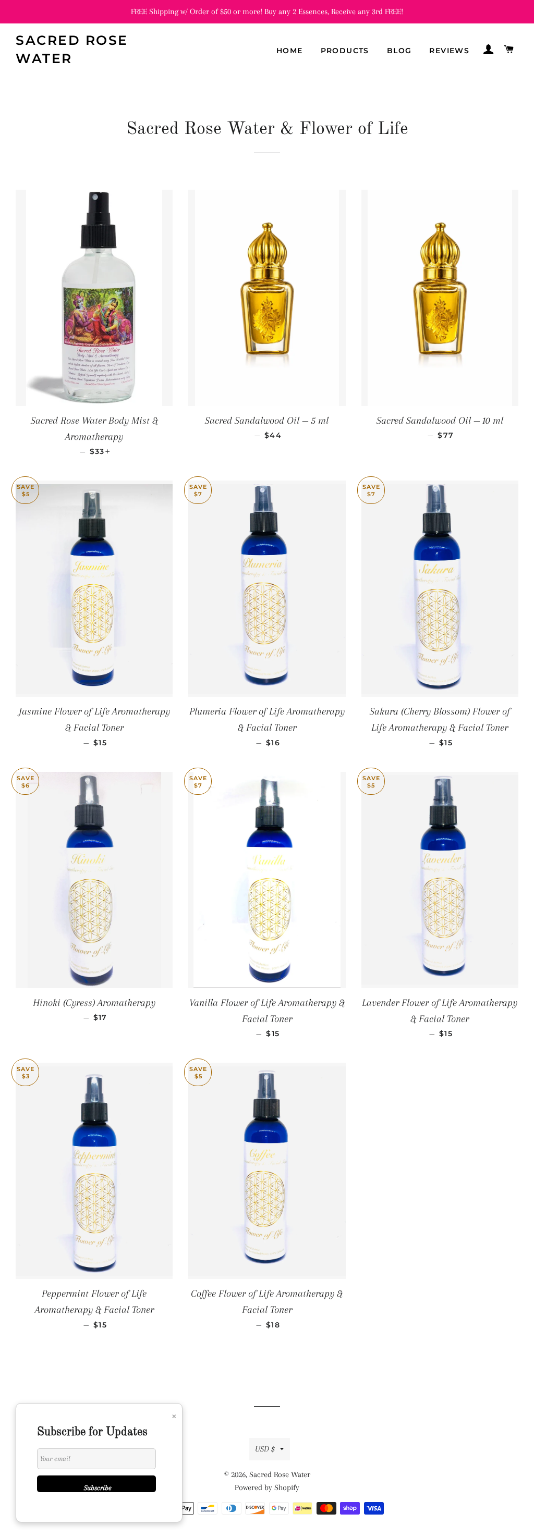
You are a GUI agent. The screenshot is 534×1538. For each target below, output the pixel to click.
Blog (399, 50)
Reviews (449, 50)
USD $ (265, 1449)
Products (345, 50)
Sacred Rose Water (72, 49)
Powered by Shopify (267, 1487)
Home (289, 50)
